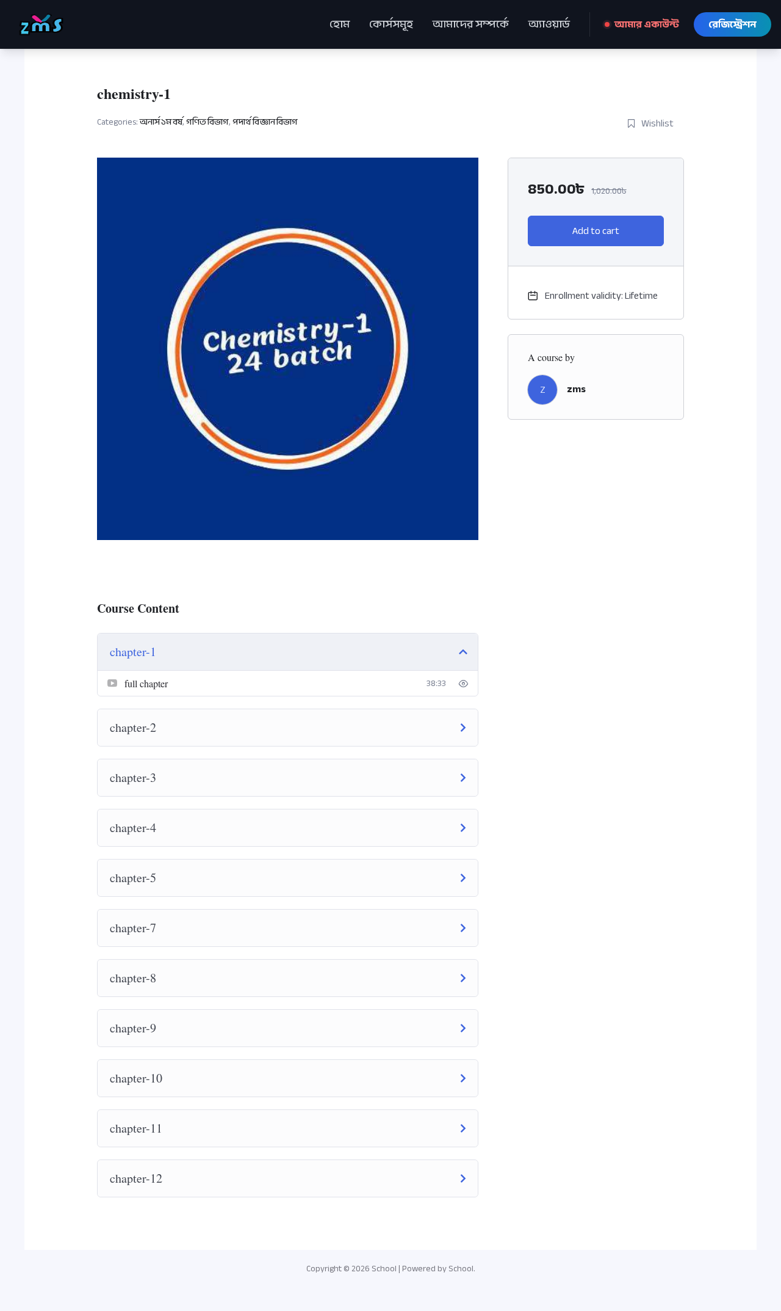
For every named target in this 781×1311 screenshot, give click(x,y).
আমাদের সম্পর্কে (471, 24)
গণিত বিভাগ (207, 122)
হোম (339, 24)
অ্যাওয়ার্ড (549, 24)
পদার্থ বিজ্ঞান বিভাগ (265, 122)
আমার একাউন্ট (646, 24)
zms (576, 389)
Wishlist (657, 123)
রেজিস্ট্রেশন (732, 24)
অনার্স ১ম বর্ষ (161, 122)
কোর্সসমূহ (391, 24)
